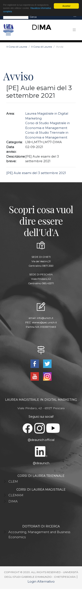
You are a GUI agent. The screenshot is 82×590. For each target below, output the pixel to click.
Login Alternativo (41, 581)
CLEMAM (15, 495)
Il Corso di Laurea (17, 46)
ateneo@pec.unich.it (44, 322)
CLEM (13, 481)
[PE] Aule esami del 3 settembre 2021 (36, 173)
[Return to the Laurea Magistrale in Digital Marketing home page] (40, 30)
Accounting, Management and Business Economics (39, 534)
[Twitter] (47, 363)
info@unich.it (45, 318)
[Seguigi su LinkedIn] (41, 451)
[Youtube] (35, 376)
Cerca (33, 16)
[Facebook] (35, 363)
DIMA (13, 501)
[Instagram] (47, 376)
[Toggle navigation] (75, 16)
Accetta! (66, 5)
